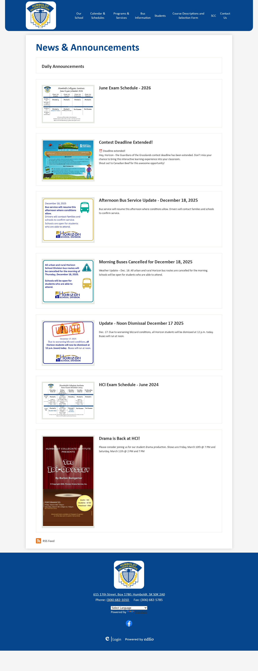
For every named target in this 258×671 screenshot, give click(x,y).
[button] (79, 15)
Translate (141, 612)
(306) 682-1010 (118, 599)
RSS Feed (48, 541)
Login (114, 639)
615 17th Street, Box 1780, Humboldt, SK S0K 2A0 (129, 594)
